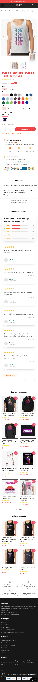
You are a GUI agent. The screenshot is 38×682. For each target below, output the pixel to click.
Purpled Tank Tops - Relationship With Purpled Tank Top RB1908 (9, 539)
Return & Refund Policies (8, 645)
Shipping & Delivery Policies (8, 640)
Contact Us (4, 648)
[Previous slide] (3, 37)
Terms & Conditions (6, 625)
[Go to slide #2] (23, 65)
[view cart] (35, 5)
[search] (33, 5)
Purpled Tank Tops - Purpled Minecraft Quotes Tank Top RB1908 (27, 567)
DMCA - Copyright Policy (7, 629)
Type (3, 86)
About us (3, 622)
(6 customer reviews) (15, 80)
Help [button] (35, 679)
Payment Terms (5, 643)
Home (2, 11)
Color (3, 92)
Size (3, 105)
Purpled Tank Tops (28, 11)
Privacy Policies (5, 627)
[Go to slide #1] (14, 65)
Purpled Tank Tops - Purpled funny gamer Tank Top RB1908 (27, 539)
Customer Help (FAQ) (7, 650)
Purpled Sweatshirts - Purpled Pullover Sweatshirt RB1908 (9, 441)
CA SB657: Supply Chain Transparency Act (12, 632)
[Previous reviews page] (25, 380)
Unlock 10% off (3, 674)
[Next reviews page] (34, 380)
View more (19, 509)
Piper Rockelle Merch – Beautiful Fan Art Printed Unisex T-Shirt (27, 498)
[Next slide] (34, 37)
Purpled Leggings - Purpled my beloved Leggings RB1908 (9, 470)
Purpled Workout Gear (13, 11)
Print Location (6, 115)
